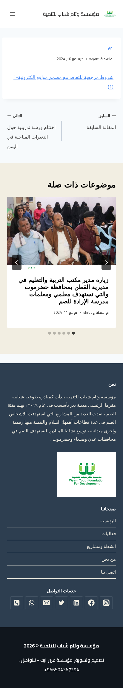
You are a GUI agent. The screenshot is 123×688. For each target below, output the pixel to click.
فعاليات (109, 533)
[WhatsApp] (31, 603)
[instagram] (106, 603)
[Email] (46, 603)
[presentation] (61, 233)
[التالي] (16, 262)
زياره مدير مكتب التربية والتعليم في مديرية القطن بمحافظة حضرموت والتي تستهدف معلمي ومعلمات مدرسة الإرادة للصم (64, 290)
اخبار (110, 48)
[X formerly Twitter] (61, 603)
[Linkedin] (76, 603)
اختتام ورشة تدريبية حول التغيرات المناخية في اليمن (31, 131)
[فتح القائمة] (12, 13)
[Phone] (16, 603)
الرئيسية (108, 521)
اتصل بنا (108, 572)
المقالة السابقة (101, 122)
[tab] (73, 333)
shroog (89, 312)
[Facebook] (91, 603)
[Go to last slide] (106, 262)
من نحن (109, 559)
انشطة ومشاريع (101, 546)
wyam (94, 58)
